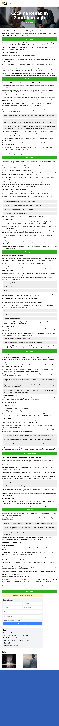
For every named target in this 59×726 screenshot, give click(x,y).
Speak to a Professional (29, 453)
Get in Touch (29, 39)
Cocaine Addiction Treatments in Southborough (16, 635)
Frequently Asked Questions (10, 645)
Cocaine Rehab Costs (8, 633)
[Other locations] (52, 3)
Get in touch (29, 22)
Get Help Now (29, 509)
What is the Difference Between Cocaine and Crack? (17, 640)
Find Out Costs (29, 79)
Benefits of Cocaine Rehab (10, 638)
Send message (22, 624)
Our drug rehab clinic (7, 166)
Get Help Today (29, 252)
